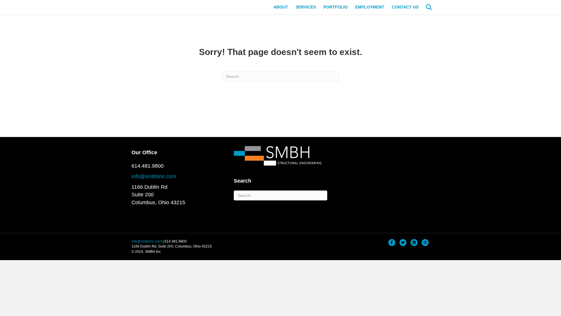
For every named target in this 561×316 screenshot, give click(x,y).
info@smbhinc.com (153, 176)
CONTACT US (405, 7)
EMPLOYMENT (369, 7)
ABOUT (280, 7)
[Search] (426, 7)
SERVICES (306, 7)
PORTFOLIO (335, 7)
